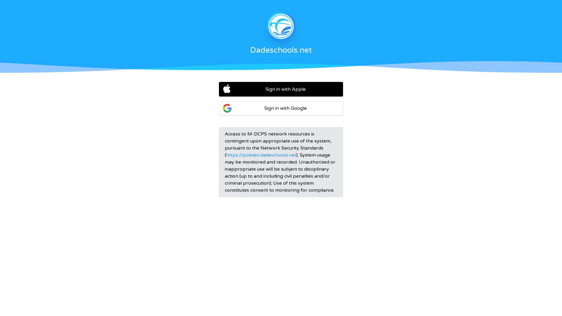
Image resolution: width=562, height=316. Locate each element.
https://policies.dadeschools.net (261, 155)
